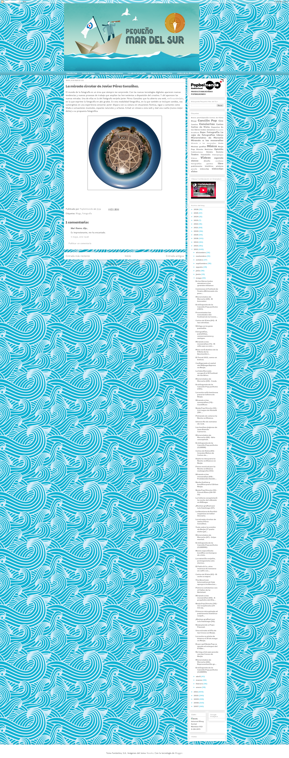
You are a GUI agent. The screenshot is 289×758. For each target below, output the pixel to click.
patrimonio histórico (202, 166)
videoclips (217, 168)
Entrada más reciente (78, 256)
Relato (209, 152)
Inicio (128, 256)
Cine (220, 120)
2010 (196, 695)
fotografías (196, 163)
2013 (196, 245)
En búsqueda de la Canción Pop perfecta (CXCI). (207, 306)
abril (198, 676)
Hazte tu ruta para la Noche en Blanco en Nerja (206, 460)
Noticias (209, 149)
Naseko (150, 753)
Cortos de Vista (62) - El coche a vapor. (206, 575)
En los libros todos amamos (111, 73)
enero (199, 687)
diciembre (201, 252)
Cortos (219, 124)
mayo (199, 278)
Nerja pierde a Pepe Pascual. (205, 625)
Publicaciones (197, 152)
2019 (196, 234)
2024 (196, 216)
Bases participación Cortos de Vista (207, 117)
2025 (196, 213)
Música (212, 146)
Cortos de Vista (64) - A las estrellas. (206, 321)
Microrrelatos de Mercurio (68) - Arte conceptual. (205, 437)
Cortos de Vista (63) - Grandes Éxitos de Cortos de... (205, 452)
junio (198, 274)
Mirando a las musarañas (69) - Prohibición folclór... (206, 476)
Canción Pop (71, 73)
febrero (199, 683)
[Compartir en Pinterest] (118, 209)
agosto (199, 267)
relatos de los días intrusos (188, 73)
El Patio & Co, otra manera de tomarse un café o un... (206, 568)
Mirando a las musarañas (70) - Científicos (204, 402)
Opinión (218, 149)
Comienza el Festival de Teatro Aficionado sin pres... (207, 291)
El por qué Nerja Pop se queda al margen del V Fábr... (207, 646)
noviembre (201, 256)
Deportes (215, 127)
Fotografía (87, 213)
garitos (209, 163)
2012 (196, 249)
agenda (218, 157)
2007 (196, 706)
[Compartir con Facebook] (116, 209)
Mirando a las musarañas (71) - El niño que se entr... (205, 343)
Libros (220, 134)
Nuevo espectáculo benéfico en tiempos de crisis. (206, 552)
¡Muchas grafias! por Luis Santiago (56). (205, 620)
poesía (194, 169)
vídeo (194, 171)
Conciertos (207, 124)
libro (220, 163)
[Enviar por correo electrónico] (109, 209)
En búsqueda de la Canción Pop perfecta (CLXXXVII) (207, 669)
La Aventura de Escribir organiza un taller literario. (206, 513)
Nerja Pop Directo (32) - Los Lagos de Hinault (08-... (206, 410)
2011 (196, 691)
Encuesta (219, 130)
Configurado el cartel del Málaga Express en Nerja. (206, 365)
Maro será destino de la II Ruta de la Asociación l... (207, 351)
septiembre (201, 263)
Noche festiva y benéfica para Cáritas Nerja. (207, 484)
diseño (207, 160)
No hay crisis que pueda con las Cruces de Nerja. (207, 654)
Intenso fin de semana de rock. (206, 422)
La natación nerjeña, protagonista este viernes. (205, 560)
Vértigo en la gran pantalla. (204, 327)
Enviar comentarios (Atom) (131, 263)
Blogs (78, 213)
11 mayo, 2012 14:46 (80, 236)
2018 (196, 238)
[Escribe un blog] (111, 209)
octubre (200, 259)
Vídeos (206, 157)
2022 (196, 224)
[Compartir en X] (114, 209)
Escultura (195, 132)
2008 (196, 702)
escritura (219, 161)
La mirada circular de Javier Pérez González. (206, 521)
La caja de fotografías (137, 73)
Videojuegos (217, 154)
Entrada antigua (175, 256)
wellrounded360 (175, 98)
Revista (219, 152)
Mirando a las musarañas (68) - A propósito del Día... (206, 597)
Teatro (195, 154)
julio (198, 270)
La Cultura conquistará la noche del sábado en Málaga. (206, 500)
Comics (194, 124)
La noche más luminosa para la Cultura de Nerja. (207, 394)
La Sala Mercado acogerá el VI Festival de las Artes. (207, 373)
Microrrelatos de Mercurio (207, 137)
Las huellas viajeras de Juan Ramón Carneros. (206, 429)
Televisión (205, 154)
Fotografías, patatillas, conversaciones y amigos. (204, 334)
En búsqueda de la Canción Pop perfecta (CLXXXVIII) (207, 544)
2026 (196, 209)
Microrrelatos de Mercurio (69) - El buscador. (204, 298)
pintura (219, 166)
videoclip (204, 168)
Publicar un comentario (80, 243)
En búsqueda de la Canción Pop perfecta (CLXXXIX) (207, 445)
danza (194, 160)
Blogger (179, 753)
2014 (196, 242)
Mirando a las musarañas (161, 73)
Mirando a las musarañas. (203, 143)
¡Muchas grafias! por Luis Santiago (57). (205, 506)
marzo (199, 680)
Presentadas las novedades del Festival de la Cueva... (207, 314)
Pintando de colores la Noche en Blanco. (206, 416)
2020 (196, 231)
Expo (203, 132)
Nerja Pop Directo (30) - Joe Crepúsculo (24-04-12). (207, 605)
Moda (220, 143)
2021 (196, 227)
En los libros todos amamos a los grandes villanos (204, 283)
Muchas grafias (198, 146)
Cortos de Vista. (88, 73)
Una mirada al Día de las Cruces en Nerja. (206, 631)
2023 (196, 220)
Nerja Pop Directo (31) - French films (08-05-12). (206, 492)
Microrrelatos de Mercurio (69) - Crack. (206, 379)
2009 (196, 699)
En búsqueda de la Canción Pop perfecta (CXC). (207, 386)
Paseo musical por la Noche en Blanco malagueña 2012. (205, 468)
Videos (194, 158)
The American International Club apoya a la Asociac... (206, 582)
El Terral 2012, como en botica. (206, 358)
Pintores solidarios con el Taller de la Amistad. (206, 589)
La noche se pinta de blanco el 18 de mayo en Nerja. (207, 638)
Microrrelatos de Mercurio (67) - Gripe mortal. (206, 537)
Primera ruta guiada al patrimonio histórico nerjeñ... (207, 613)
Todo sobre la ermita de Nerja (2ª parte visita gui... (206, 529)
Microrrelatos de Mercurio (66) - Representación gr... (206, 661)
